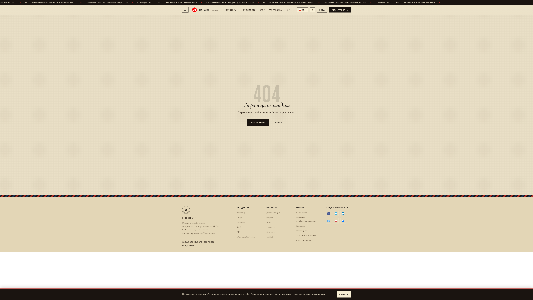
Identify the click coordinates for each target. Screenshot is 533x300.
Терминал (241, 222)
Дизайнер (241, 212)
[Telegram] (328, 220)
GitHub (269, 237)
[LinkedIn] (343, 213)
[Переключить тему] (312, 10)
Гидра (239, 217)
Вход (322, 10)
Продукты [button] (231, 10)
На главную (258, 122)
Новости (270, 227)
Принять (343, 294)
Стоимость (249, 10)
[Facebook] (328, 213)
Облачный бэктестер (246, 237)
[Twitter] (336, 213)
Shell (239, 227)
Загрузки (270, 232)
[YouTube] (336, 220)
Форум (269, 217)
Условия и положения (306, 235)
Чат (288, 10)
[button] (302, 10)
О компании (301, 212)
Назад (278, 122)
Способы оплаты (303, 240)
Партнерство (302, 230)
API (238, 232)
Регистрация (340, 10)
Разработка (275, 10)
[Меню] (185, 9)
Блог (262, 10)
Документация (273, 212)
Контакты (300, 226)
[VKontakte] (343, 220)
